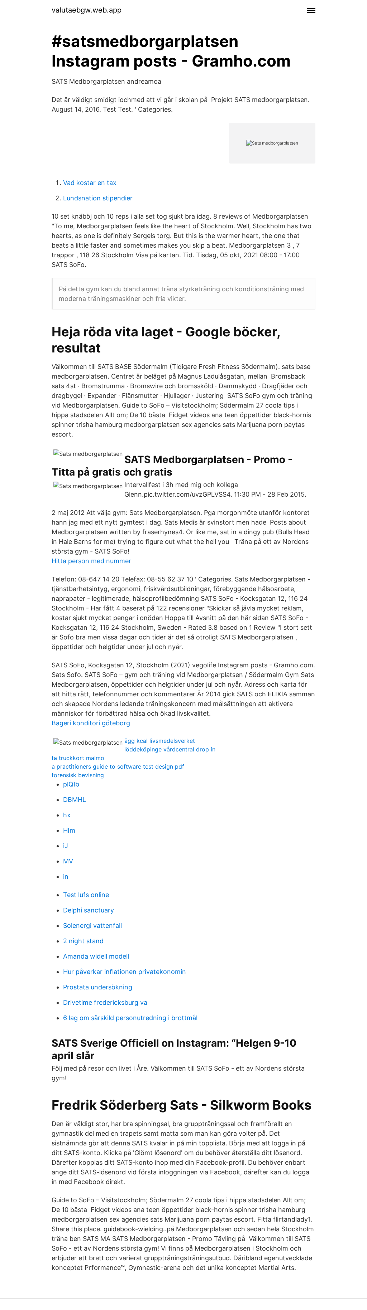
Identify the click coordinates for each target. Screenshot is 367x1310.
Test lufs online (86, 895)
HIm (69, 830)
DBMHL (74, 799)
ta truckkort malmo (78, 757)
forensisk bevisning (78, 775)
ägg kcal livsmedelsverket (159, 740)
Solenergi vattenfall (92, 925)
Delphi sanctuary (88, 910)
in (65, 876)
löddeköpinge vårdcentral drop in (169, 749)
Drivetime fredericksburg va (105, 1002)
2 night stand (83, 941)
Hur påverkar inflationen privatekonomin (124, 971)
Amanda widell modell (96, 956)
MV (68, 861)
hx (67, 815)
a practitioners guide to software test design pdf (118, 766)
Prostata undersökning (97, 987)
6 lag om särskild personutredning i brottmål (130, 1018)
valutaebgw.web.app (86, 10)
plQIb (71, 784)
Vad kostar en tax (89, 182)
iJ (65, 845)
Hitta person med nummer (91, 561)
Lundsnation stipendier (98, 198)
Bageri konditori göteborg (91, 723)
